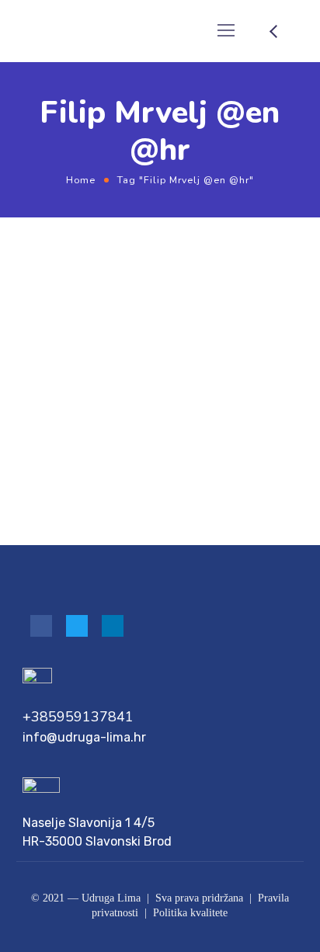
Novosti (160, 321)
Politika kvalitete (190, 913)
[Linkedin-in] (112, 626)
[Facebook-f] (41, 626)
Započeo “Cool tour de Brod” (125, 345)
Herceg (114, 321)
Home (81, 179)
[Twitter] (77, 626)
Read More (42, 478)
